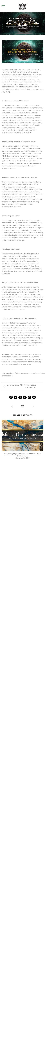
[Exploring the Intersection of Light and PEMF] (33, 406)
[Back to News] (22, 406)
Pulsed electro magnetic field (30, 386)
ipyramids (10, 385)
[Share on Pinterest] (20, 397)
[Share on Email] (34, 397)
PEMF (22, 385)
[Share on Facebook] (11, 397)
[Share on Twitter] (15, 397)
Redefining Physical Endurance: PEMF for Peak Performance (22, 455)
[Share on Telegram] (29, 397)
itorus (17, 385)
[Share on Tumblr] (25, 397)
